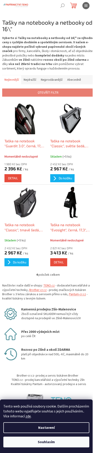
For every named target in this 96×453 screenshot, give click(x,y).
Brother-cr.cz (38, 290)
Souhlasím (46, 442)
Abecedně (74, 80)
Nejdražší (30, 80)
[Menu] (85, 5)
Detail (13, 178)
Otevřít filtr (48, 92)
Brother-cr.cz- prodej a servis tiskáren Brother (47, 375)
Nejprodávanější (52, 80)
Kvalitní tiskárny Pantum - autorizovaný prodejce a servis (48, 384)
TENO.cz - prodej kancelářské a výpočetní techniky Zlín (48, 380)
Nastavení (46, 427)
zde (28, 416)
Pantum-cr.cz (77, 294)
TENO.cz (49, 285)
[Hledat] (62, 5)
